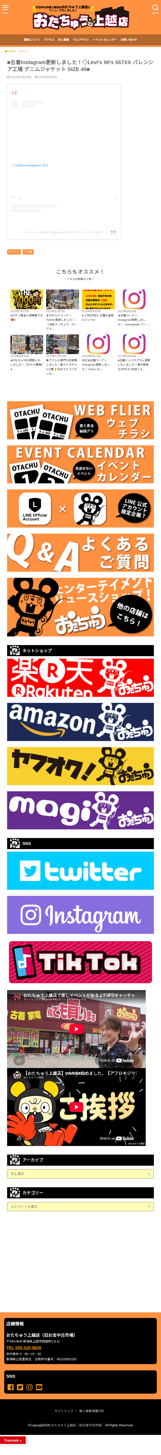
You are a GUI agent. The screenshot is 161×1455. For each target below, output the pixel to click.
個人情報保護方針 (91, 1411)
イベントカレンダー (105, 39)
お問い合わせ (129, 39)
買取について (32, 39)
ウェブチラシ (81, 39)
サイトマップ (64, 1411)
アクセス (49, 39)
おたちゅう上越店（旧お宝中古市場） (77, 1425)
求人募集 (63, 39)
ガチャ (15, 251)
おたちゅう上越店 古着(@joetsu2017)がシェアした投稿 (62, 232)
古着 (29, 251)
